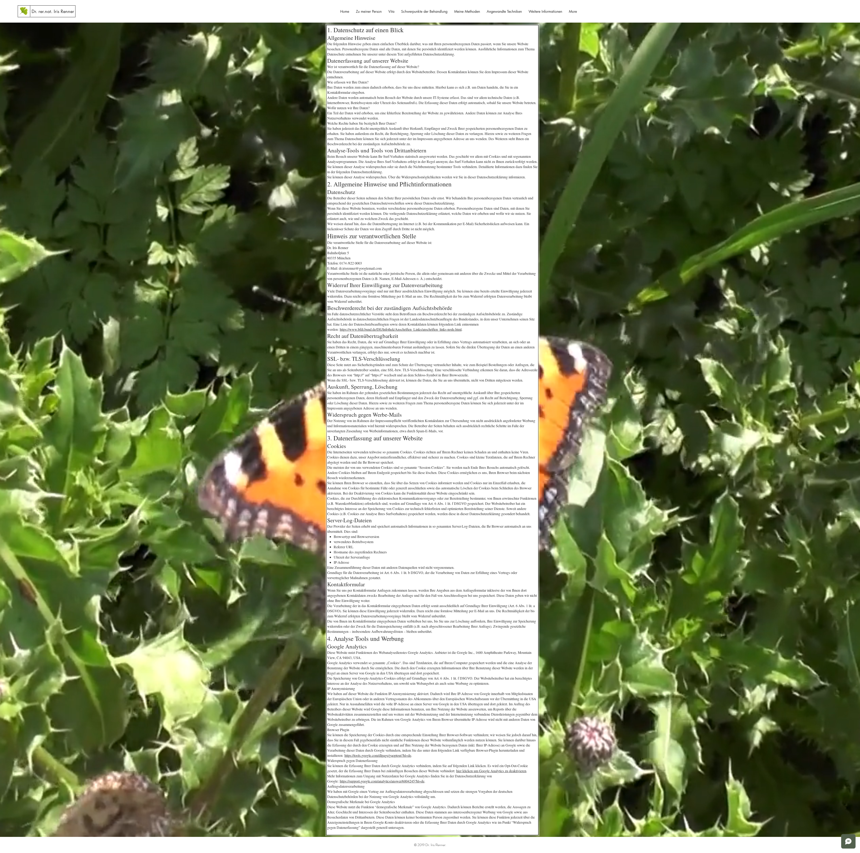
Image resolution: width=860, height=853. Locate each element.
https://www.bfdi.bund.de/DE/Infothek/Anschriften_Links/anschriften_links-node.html (401, 329)
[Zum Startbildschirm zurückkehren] (24, 11)
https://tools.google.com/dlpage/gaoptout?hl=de (377, 755)
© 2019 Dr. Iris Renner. (430, 844)
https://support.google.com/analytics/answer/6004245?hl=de (382, 781)
